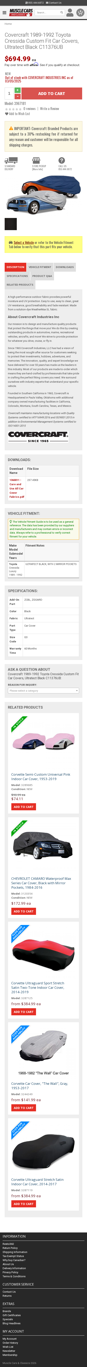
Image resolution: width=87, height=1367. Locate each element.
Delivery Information (14, 1268)
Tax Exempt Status (13, 1256)
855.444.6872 (36, 2)
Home (8, 23)
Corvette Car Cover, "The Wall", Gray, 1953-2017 (39, 1085)
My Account (10, 1338)
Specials (8, 1319)
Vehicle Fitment (40, 267)
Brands (7, 1311)
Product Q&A (42, 276)
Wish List (8, 1346)
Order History (10, 1342)
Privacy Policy (10, 1272)
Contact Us (55, 2)
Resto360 (8, 1243)
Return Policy (10, 1248)
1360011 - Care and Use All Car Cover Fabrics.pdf (17, 488)
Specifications (17, 276)
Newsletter (9, 1350)
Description (15, 267)
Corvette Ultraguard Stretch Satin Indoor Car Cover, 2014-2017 (37, 1181)
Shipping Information (15, 1252)
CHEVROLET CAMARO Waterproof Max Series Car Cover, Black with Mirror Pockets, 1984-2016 (41, 883)
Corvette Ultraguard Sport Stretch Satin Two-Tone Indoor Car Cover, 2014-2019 (37, 987)
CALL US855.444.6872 (65, 167)
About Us (8, 1264)
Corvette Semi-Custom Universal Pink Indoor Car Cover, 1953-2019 (40, 776)
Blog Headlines (11, 1323)
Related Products (20, 284)
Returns (7, 1295)
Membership (10, 1354)
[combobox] (43, 690)
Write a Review (49, 108)
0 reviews (29, 108)
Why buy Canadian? (14, 1260)
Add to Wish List (19, 113)
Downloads (65, 267)
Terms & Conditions (14, 1276)
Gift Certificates (12, 1315)
